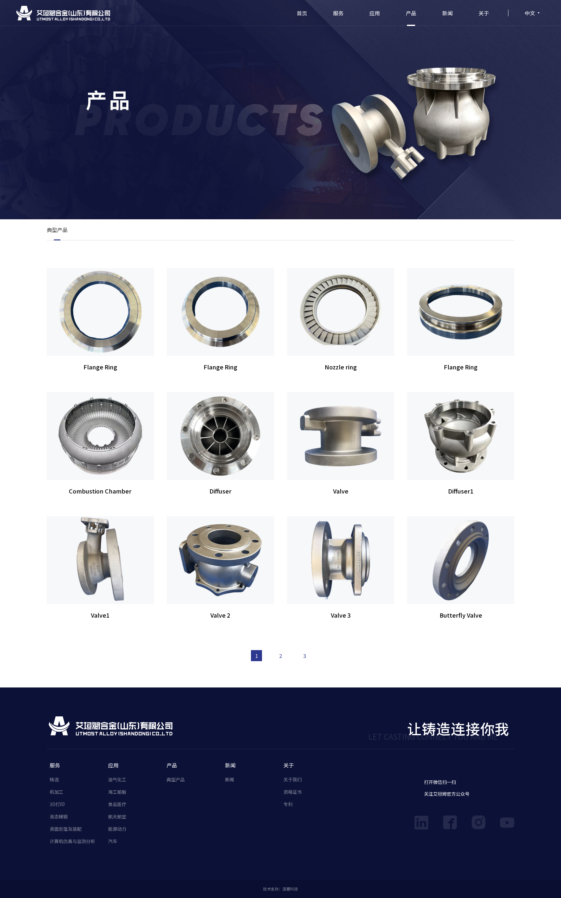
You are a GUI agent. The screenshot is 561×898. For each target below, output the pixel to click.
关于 (484, 13)
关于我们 (292, 779)
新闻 (447, 13)
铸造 (54, 779)
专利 (288, 804)
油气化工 (117, 779)
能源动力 (117, 829)
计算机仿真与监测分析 (72, 841)
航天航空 (117, 816)
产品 (411, 13)
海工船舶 (117, 792)
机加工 (56, 792)
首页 (302, 13)
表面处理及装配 (65, 829)
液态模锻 (59, 816)
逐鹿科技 (290, 889)
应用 (374, 13)
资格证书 (292, 792)
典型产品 (57, 230)
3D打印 (57, 804)
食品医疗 (117, 804)
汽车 (112, 841)
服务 (338, 13)
